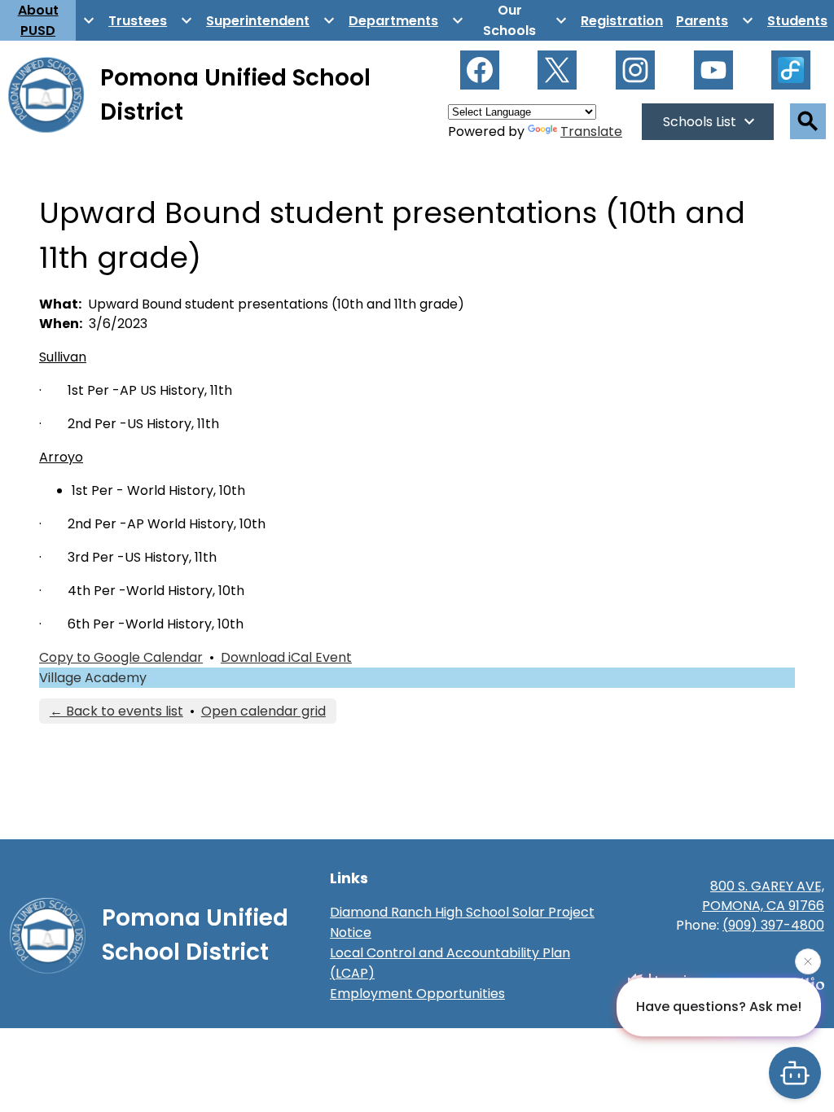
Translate (591, 131)
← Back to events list (116, 711)
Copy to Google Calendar (121, 657)
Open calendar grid (263, 711)
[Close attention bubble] (808, 960)
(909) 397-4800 (773, 925)
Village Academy (93, 677)
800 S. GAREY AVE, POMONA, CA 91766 (763, 896)
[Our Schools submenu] (522, 20)
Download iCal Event (286, 657)
